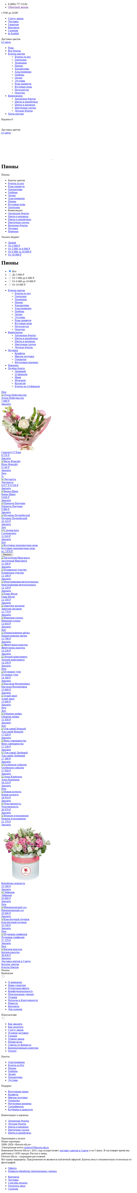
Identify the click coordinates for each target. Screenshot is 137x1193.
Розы (11, 47)
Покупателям (9, 1014)
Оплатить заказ (16, 1185)
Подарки (13, 228)
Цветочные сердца (25, 107)
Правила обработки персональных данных (32, 1171)
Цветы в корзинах (25, 104)
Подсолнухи (22, 89)
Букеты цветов (16, 53)
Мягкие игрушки (24, 356)
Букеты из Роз (16, 1065)
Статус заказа (15, 18)
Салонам (13, 30)
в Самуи (6, 42)
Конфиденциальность (20, 991)
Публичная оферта (18, 988)
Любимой (20, 371)
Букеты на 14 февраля (27, 386)
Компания (7, 973)
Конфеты (20, 353)
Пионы (19, 65)
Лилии (18, 77)
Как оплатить (15, 1026)
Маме (18, 377)
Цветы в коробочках (26, 101)
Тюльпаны (21, 62)
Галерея (12, 1035)
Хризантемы (22, 68)
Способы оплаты (17, 1182)
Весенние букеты (18, 225)
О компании (15, 982)
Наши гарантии (17, 985)
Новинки (13, 231)
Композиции (15, 95)
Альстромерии (23, 71)
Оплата (12, 1050)
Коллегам (20, 383)
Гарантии (13, 24)
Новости (13, 1003)
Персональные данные (21, 994)
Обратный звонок (18, 7)
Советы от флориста (19, 1044)
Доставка (13, 21)
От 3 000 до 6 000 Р (19, 248)
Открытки (20, 359)
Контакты (13, 27)
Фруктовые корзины (26, 362)
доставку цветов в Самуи (73, 1150)
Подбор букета (16, 368)
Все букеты (14, 50)
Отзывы (12, 997)
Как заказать (15, 1023)
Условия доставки (18, 1032)
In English (13, 33)
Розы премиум (23, 83)
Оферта (12, 1168)
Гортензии (21, 59)
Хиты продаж (16, 113)
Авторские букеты (25, 98)
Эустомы (20, 80)
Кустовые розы (23, 86)
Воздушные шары (18, 1091)
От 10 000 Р (14, 254)
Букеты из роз (23, 56)
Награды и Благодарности (23, 1000)
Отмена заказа (16, 1038)
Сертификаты (16, 1106)
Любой (12, 242)
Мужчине (20, 380)
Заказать (6, 403)
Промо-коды (15, 1041)
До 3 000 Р (14, 245)
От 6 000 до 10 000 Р (19, 251)
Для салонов (15, 1009)
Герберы (19, 74)
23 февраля (21, 374)
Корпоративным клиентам (23, 1047)
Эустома (13, 1080)
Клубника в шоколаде (20, 1109)
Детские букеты (24, 110)
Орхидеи (20, 92)
